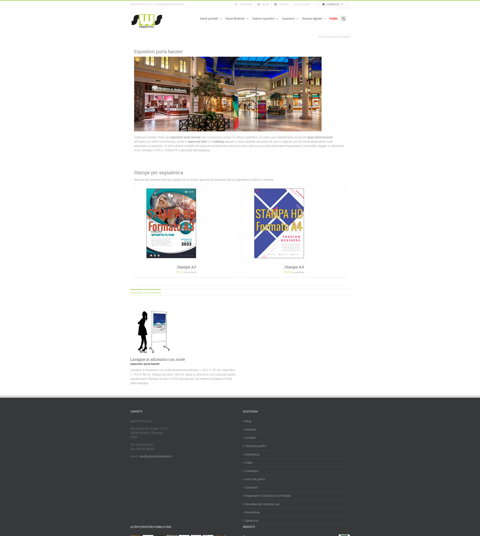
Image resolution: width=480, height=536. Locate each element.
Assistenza (252, 454)
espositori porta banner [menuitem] (145, 292)
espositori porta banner (145, 364)
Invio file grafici (255, 479)
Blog (248, 421)
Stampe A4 (294, 266)
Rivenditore (252, 512)
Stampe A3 (186, 266)
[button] (343, 18)
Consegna (251, 471)
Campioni (251, 487)
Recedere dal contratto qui (262, 504)
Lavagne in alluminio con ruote (157, 359)
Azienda (250, 429)
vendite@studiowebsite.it (170, 4)
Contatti (250, 438)
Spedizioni (252, 520)
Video (249, 462)
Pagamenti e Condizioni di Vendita (268, 496)
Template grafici (255, 446)
